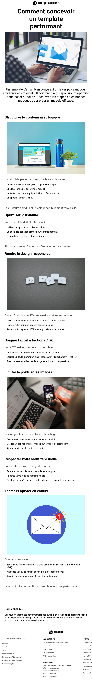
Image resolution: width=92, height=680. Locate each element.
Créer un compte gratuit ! (13, 638)
